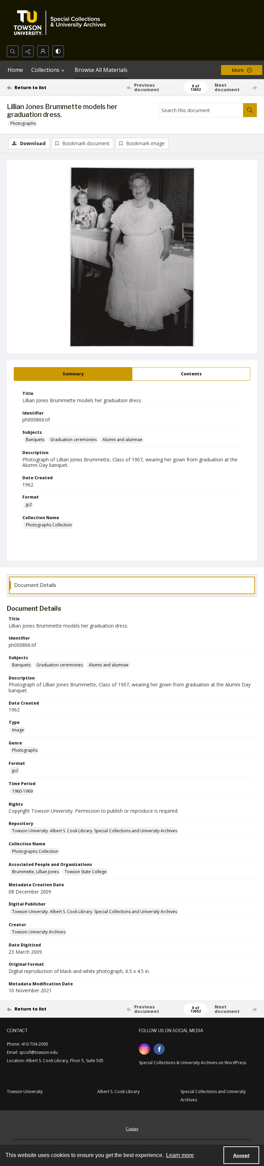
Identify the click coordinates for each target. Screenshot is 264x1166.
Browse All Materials (101, 70)
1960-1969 (22, 791)
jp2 (29, 504)
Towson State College (86, 872)
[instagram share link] (144, 1049)
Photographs (23, 123)
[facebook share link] (159, 1049)
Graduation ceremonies (73, 439)
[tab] (73, 374)
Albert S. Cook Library (118, 1091)
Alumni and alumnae (122, 439)
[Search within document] (250, 110)
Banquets (35, 439)
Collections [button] (45, 70)
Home (15, 70)
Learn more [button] (180, 1155)
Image (18, 730)
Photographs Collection (49, 525)
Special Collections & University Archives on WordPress (192, 1063)
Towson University (25, 1091)
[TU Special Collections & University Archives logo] (62, 22)
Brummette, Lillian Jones (35, 872)
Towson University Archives (38, 932)
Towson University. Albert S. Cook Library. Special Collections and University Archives (94, 831)
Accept (241, 1155)
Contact (132, 1128)
